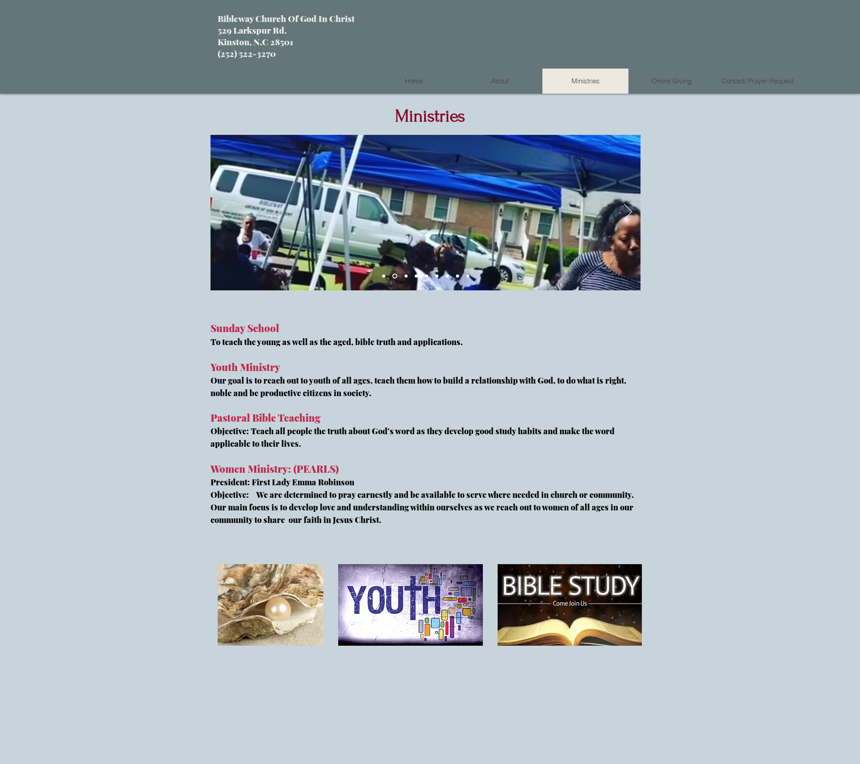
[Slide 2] (394, 276)
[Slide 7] (447, 276)
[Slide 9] (467, 276)
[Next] (628, 212)
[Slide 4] (416, 276)
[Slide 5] (426, 276)
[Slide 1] (383, 276)
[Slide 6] (437, 276)
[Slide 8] (457, 276)
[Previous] (223, 212)
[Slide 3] (405, 276)
